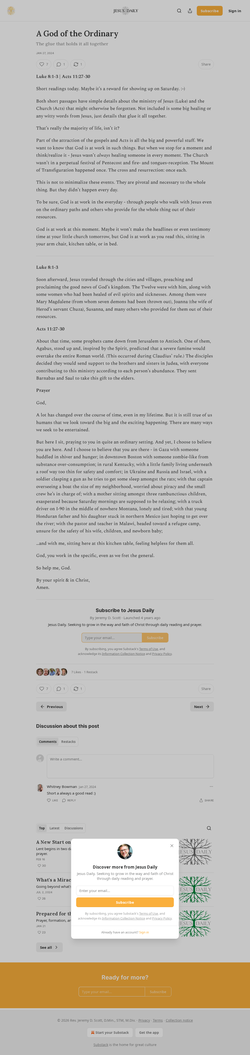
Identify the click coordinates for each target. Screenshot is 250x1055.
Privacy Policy (162, 918)
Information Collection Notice (123, 918)
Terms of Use (148, 913)
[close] (172, 846)
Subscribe (125, 902)
